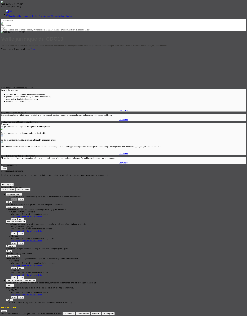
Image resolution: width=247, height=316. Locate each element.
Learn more (123, 119)
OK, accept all (69, 314)
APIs (9, 202)
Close (4, 168)
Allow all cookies (8, 189)
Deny (21, 199)
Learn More (123, 110)
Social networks (13, 256)
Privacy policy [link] (7, 184)
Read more (15, 216)
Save (4, 311)
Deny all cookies (23, 189)
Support (10, 285)
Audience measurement (16, 222)
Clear (33, 49)
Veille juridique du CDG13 (32, 39)
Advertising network (14, 207)
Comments (11, 246)
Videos (9, 300)
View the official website (32, 216)
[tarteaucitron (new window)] (8, 309)
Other (9, 251)
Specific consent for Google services (21, 280)
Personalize (96, 314)
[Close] (2, 166)
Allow (14, 199)
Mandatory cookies (14, 194)
